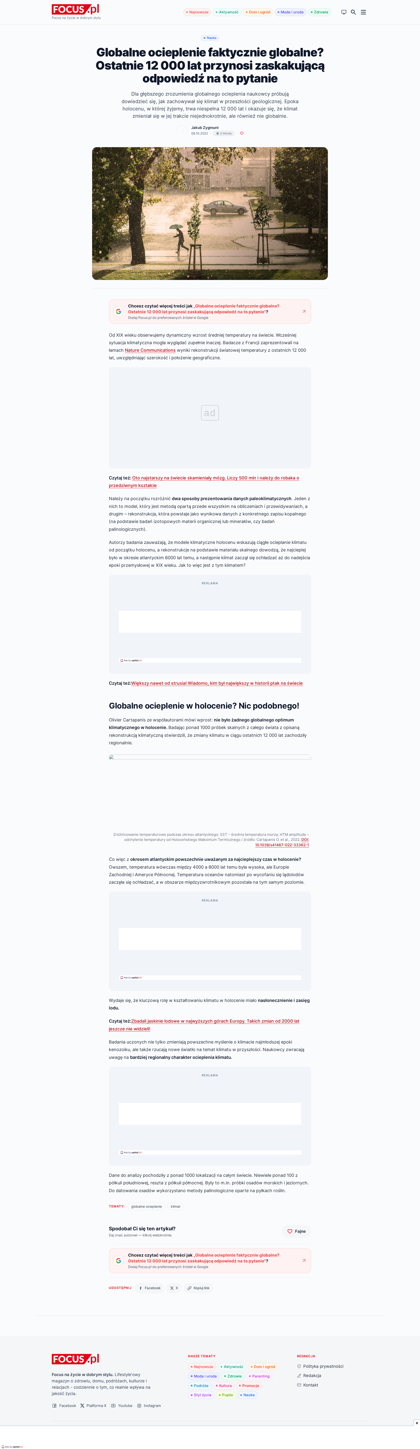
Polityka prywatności (323, 1366)
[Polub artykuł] (242, 133)
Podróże (201, 1385)
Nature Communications (150, 350)
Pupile (227, 1395)
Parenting (261, 1376)
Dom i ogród (259, 12)
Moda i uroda (292, 12)
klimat (175, 1206)
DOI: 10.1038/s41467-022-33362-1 (282, 842)
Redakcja (312, 1375)
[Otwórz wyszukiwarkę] (353, 12)
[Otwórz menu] (363, 12)
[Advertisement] (210, 622)
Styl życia (202, 1395)
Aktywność (229, 12)
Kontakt (310, 1384)
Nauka (249, 1395)
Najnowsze (199, 12)
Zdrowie (321, 12)
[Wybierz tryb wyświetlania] (344, 12)
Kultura (225, 1385)
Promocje (250, 1385)
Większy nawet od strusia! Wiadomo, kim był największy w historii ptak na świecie (217, 683)
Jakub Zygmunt (205, 127)
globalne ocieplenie (146, 1206)
